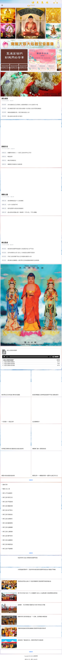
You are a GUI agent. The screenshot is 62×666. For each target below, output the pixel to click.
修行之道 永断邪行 (8, 519)
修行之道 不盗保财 (8, 548)
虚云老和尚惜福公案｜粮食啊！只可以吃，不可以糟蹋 (22, 212)
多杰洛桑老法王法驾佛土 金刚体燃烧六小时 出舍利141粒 (23, 104)
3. (8, 363)
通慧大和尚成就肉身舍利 (8, 475)
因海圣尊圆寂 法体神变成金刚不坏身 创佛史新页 (45, 394)
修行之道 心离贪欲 (8, 531)
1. (8, 360)
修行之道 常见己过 (8, 497)
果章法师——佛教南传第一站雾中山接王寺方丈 (45, 475)
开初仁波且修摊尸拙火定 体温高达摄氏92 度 (19, 256)
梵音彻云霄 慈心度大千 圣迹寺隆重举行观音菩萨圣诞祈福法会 (34, 581)
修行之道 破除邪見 (8, 523)
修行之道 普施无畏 (8, 506)
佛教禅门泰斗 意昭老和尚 (39, 448)
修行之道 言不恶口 (8, 510)
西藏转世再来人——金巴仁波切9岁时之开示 (19, 152)
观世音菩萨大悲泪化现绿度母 (15, 208)
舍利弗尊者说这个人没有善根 (15, 200)
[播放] (4, 357)
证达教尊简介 (36, 421)
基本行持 (5, 484)
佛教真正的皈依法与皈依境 (15, 164)
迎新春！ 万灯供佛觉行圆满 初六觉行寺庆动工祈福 (31, 605)
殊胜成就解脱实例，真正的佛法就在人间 (18, 112)
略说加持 (10, 156)
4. (8, 365)
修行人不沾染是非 (7, 493)
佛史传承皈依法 (12, 160)
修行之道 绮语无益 (8, 544)
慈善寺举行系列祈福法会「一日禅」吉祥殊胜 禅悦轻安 (32, 616)
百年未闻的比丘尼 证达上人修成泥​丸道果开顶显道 (21, 252)
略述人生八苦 (6, 489)
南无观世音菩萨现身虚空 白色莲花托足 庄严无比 (21, 248)
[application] (31, 356)
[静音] (53, 357)
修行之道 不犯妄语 (8, 501)
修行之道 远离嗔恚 (8, 527)
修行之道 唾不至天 (8, 536)
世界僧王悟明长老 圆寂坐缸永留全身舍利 (12, 448)
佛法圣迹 (4, 243)
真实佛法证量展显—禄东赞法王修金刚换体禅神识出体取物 (23, 260)
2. (8, 361)
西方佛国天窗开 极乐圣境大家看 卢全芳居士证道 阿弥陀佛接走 (24, 108)
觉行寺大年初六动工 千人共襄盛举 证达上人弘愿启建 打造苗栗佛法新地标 (37, 593)
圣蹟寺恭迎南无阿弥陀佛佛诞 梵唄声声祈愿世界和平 (32, 628)
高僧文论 (4, 147)
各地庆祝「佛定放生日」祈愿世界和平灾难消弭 (30, 640)
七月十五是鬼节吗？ (13, 204)
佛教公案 (4, 195)
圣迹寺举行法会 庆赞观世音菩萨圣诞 (27, 558)
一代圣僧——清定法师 (7, 421)
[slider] (56, 356)
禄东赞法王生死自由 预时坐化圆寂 (10, 394)
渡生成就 (4, 99)
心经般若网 (35, 656)
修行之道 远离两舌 (8, 540)
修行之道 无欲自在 (8, 514)
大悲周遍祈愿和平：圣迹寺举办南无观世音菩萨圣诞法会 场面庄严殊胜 (37, 569)
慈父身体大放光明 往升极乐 (15, 116)
